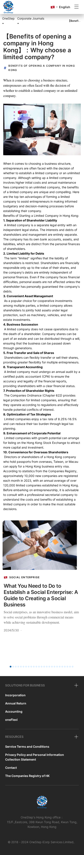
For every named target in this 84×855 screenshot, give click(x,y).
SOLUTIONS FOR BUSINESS (25, 685)
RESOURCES (14, 736)
